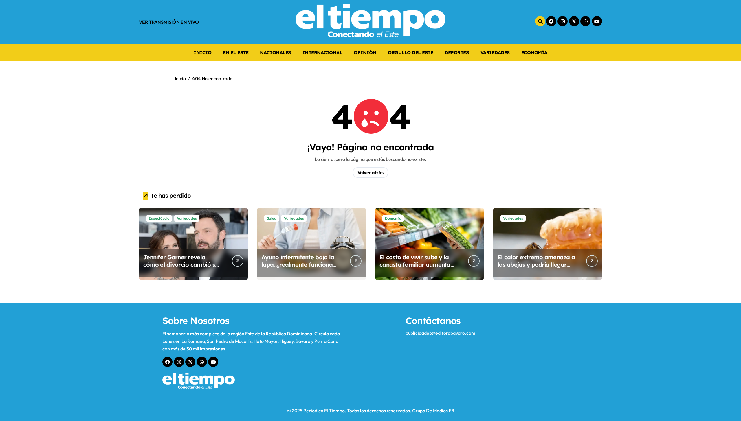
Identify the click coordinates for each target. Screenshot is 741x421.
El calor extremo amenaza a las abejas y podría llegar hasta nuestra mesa (536, 264)
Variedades (187, 218)
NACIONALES (275, 52)
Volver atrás (370, 172)
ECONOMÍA (534, 52)
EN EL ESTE (235, 52)
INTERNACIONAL (322, 52)
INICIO (202, 52)
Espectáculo (159, 218)
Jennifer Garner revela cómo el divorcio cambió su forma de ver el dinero (181, 264)
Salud (271, 218)
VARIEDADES (495, 52)
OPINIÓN (365, 52)
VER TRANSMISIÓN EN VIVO (169, 22)
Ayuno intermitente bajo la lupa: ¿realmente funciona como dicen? (297, 264)
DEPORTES (457, 52)
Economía (393, 218)
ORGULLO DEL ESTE (410, 52)
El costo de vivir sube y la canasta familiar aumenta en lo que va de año (414, 264)
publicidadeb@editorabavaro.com (440, 333)
